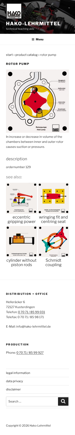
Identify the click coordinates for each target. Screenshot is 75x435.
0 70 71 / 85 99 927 (30, 352)
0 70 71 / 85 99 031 (31, 312)
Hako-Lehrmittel (33, 24)
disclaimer (13, 389)
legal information (18, 373)
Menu (39, 39)
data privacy (14, 381)
